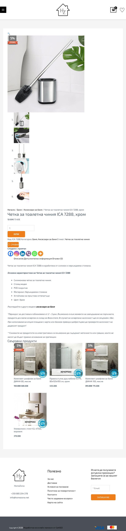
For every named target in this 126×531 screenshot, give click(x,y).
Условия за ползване (57, 486)
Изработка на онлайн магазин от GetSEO (43, 527)
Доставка (52, 483)
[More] (40, 253)
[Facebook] (10, 253)
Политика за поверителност (61, 490)
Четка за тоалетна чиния (77, 239)
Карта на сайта (55, 502)
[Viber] (28, 253)
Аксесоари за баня (33, 209)
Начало (11, 209)
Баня (19, 209)
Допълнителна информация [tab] (38, 258)
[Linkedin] (22, 253)
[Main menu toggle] (3, 10)
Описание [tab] (19, 258)
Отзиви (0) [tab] (57, 258)
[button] (9, 33)
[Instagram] (16, 253)
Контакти (52, 494)
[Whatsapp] (34, 253)
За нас (50, 479)
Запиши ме (103, 497)
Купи (16, 234)
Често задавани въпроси (60, 498)
